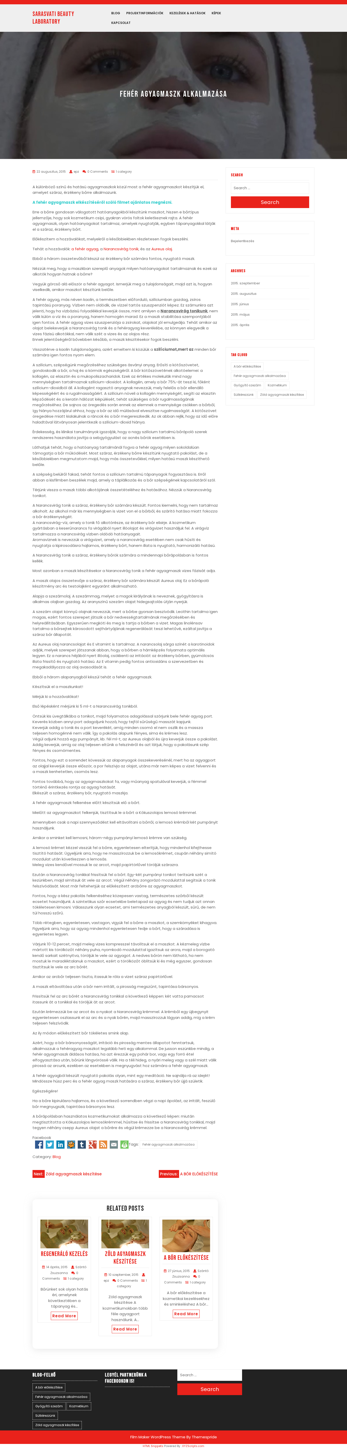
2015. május (240, 314)
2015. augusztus (244, 293)
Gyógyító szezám (247, 385)
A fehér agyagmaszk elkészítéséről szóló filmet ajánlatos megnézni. (102, 202)
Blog (115, 13)
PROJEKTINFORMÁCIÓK (144, 13)
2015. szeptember (245, 283)
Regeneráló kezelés (64, 1254)
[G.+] (92, 1144)
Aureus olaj (161, 249)
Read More (64, 1316)
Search (270, 202)
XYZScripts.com (193, 1446)
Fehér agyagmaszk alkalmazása (169, 1144)
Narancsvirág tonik (121, 249)
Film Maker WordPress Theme (157, 1437)
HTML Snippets (153, 1446)
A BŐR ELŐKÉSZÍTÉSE (186, 1258)
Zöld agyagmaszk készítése (125, 1258)
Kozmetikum (277, 385)
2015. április (240, 325)
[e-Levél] (114, 1144)
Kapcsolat (121, 23)
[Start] (71, 1144)
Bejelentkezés (242, 241)
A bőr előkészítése (247, 366)
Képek (216, 13)
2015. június (240, 304)
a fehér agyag (84, 249)
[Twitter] (50, 1144)
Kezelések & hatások (187, 13)
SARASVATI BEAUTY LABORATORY (53, 18)
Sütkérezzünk (244, 394)
